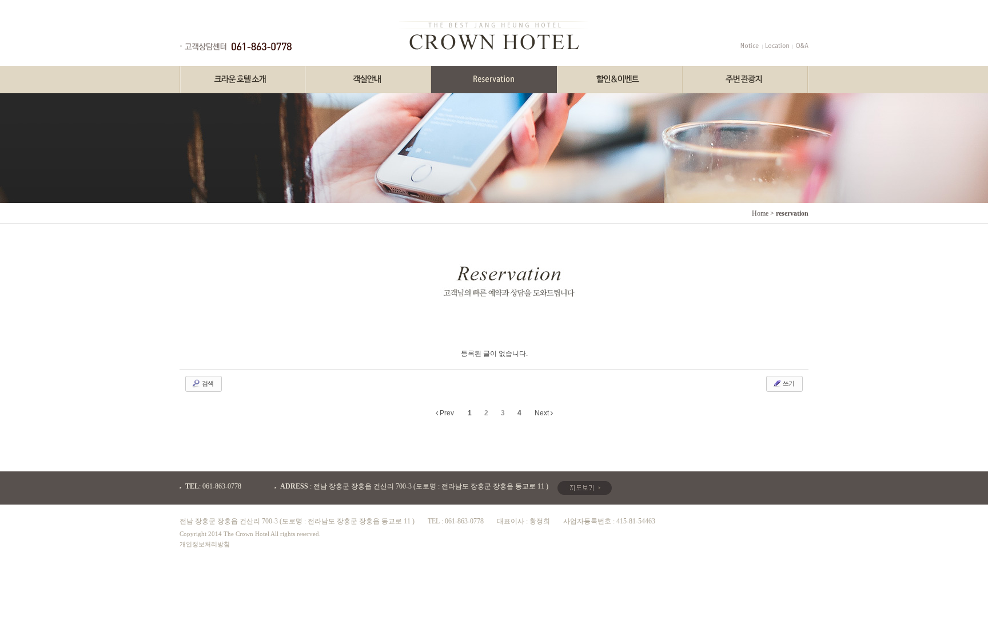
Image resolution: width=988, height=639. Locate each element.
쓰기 (788, 383)
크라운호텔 (242, 79)
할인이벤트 (620, 79)
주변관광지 (745, 79)
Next (543, 413)
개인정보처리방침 (205, 544)
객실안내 (368, 79)
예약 (494, 79)
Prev (446, 413)
